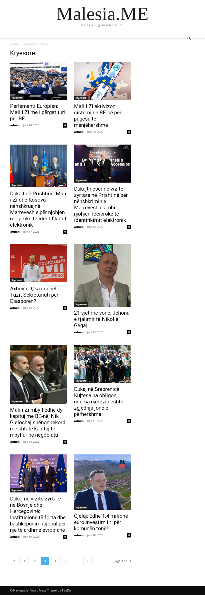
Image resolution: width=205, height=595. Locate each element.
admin (15, 125)
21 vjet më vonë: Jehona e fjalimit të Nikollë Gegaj (102, 319)
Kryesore (30, 44)
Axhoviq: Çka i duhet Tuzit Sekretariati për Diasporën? (34, 295)
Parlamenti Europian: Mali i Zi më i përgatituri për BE (38, 112)
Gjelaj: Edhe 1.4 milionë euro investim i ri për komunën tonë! (101, 522)
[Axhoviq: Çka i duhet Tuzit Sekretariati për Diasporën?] (38, 263)
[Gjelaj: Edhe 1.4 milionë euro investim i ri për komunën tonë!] (102, 482)
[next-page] (87, 561)
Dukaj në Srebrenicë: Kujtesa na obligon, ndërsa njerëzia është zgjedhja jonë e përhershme (98, 401)
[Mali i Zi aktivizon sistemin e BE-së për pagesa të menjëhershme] (102, 81)
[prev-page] (14, 561)
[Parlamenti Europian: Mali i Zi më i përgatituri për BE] (38, 81)
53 (76, 561)
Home (14, 44)
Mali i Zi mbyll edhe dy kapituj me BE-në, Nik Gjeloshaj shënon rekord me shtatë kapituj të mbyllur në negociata (38, 422)
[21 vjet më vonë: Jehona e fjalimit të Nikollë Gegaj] (102, 275)
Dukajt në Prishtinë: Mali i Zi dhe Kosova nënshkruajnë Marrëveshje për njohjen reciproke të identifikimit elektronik (38, 209)
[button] (189, 38)
